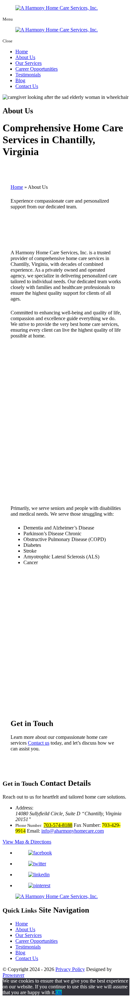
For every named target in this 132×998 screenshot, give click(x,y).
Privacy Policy (70, 969)
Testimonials (28, 74)
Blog (20, 80)
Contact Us (26, 86)
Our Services (28, 63)
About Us (25, 57)
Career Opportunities (36, 69)
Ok (58, 992)
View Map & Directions (27, 842)
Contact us (38, 743)
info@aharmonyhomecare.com (72, 831)
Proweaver (13, 975)
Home (21, 51)
